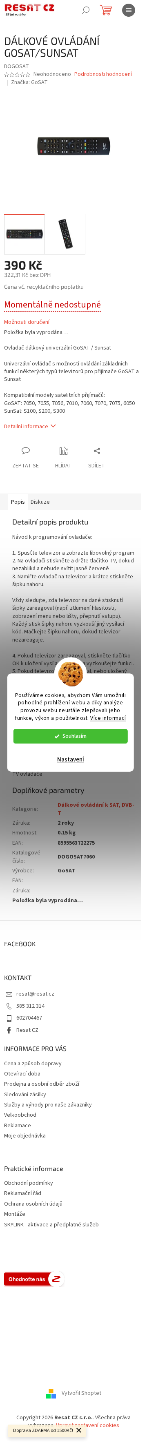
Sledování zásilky (25, 1095)
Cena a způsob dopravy (33, 1064)
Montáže (14, 1214)
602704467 (29, 1018)
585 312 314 (30, 1006)
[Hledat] (86, 10)
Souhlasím (74, 736)
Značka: (29, 82)
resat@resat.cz (35, 994)
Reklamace (17, 1126)
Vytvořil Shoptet (81, 1393)
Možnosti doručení (26, 322)
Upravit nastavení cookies (87, 1425)
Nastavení (70, 759)
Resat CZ (27, 1030)
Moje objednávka (25, 1136)
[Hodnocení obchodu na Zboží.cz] (34, 1279)
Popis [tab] (18, 502)
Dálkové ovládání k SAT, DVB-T (96, 809)
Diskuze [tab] (40, 502)
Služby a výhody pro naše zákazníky (48, 1105)
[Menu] (128, 10)
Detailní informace (26, 427)
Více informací (108, 718)
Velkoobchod (20, 1115)
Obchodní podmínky (28, 1183)
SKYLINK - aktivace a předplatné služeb (51, 1225)
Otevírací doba (22, 1074)
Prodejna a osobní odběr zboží (41, 1084)
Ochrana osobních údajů (33, 1204)
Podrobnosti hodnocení (103, 74)
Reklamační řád (22, 1193)
